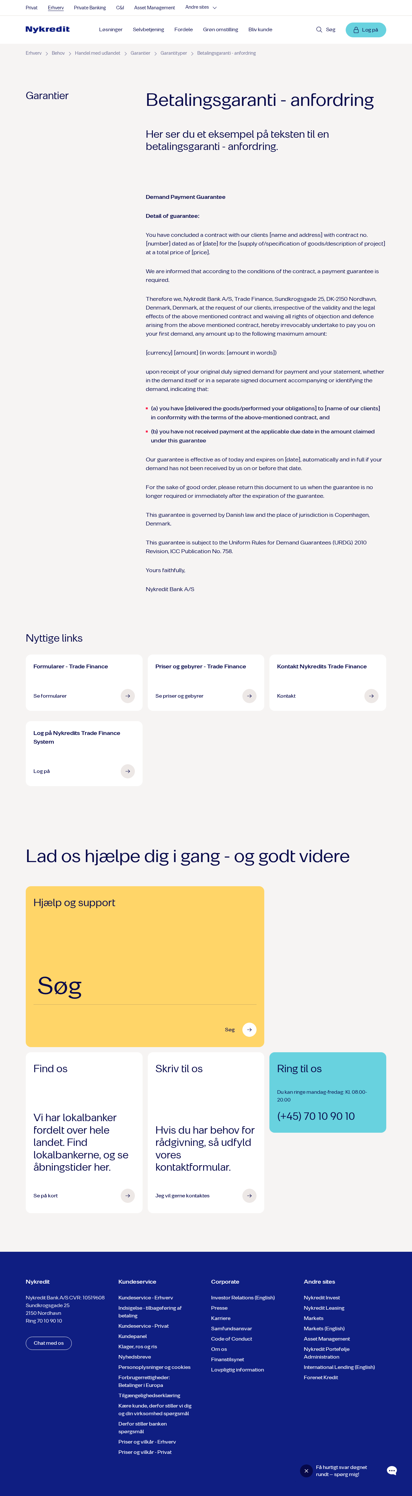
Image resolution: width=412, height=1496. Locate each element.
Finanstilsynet (227, 1359)
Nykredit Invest (322, 1298)
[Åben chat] (392, 1471)
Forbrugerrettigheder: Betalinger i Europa (144, 1381)
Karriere (220, 1318)
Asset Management (154, 8)
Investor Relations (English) (243, 1298)
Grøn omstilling (220, 29)
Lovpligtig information (237, 1370)
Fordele (183, 29)
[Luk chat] (306, 1470)
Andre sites (197, 7)
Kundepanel (132, 1336)
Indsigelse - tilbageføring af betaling (150, 1312)
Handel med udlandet (97, 53)
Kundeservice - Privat (143, 1326)
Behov (58, 53)
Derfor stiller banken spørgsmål (142, 1428)
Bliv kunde (260, 29)
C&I (120, 8)
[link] (48, 29)
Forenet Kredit (321, 1377)
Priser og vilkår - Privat (145, 1452)
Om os (219, 1349)
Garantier (140, 53)
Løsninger (111, 29)
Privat (32, 8)
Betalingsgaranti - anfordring (226, 53)
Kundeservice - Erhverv (145, 1298)
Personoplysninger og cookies (154, 1367)
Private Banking (90, 8)
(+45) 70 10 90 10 (316, 1116)
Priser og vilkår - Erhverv (147, 1442)
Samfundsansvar (231, 1328)
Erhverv (56, 8)
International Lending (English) (339, 1367)
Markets (313, 1318)
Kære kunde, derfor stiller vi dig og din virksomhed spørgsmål (155, 1410)
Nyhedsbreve (134, 1357)
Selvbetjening (148, 29)
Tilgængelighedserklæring (149, 1395)
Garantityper (174, 53)
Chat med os (49, 1343)
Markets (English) (324, 1328)
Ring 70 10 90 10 (44, 1321)
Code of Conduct (231, 1339)
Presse (219, 1308)
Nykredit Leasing (324, 1308)
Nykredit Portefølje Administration (327, 1353)
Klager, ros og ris (137, 1346)
